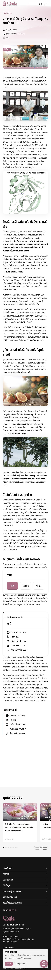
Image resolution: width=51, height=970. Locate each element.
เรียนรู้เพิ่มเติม (20, 964)
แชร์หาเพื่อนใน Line (17, 724)
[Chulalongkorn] (10, 4)
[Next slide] (45, 847)
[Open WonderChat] (44, 964)
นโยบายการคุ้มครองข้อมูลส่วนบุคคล (15, 968)
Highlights (7, 13)
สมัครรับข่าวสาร (8, 948)
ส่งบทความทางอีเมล (18, 729)
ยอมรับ (9, 964)
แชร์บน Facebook (17, 715)
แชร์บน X (14, 720)
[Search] (40, 4)
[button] (3, 847)
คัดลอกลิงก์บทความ (18, 733)
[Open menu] (45, 4)
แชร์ (7, 38)
